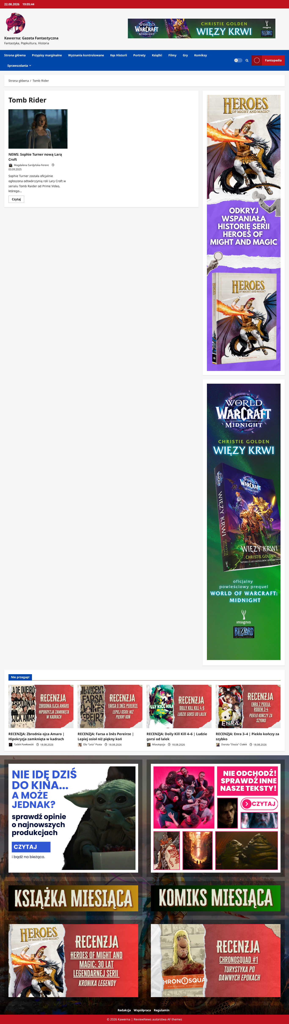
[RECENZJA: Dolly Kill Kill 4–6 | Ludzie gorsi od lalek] (179, 706)
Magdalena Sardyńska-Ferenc (31, 165)
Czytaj (18, 200)
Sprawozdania (17, 66)
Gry (185, 55)
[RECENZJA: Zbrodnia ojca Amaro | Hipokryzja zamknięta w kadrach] (40, 706)
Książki (157, 55)
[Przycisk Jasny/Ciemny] (238, 60)
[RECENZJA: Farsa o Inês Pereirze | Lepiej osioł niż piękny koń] (110, 706)
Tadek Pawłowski (23, 744)
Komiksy (200, 55)
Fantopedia (273, 60)
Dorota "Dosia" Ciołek (234, 744)
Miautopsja (158, 744)
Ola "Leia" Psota (92, 744)
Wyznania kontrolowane (86, 55)
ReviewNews (142, 1019)
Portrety (139, 55)
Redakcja (124, 1010)
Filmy (172, 55)
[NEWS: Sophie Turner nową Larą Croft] (37, 129)
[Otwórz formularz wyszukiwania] (247, 60)
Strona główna (15, 55)
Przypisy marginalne (47, 55)
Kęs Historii (118, 55)
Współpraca (142, 1010)
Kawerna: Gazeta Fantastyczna (31, 38)
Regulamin (161, 1010)
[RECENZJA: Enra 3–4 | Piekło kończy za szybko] (248, 706)
